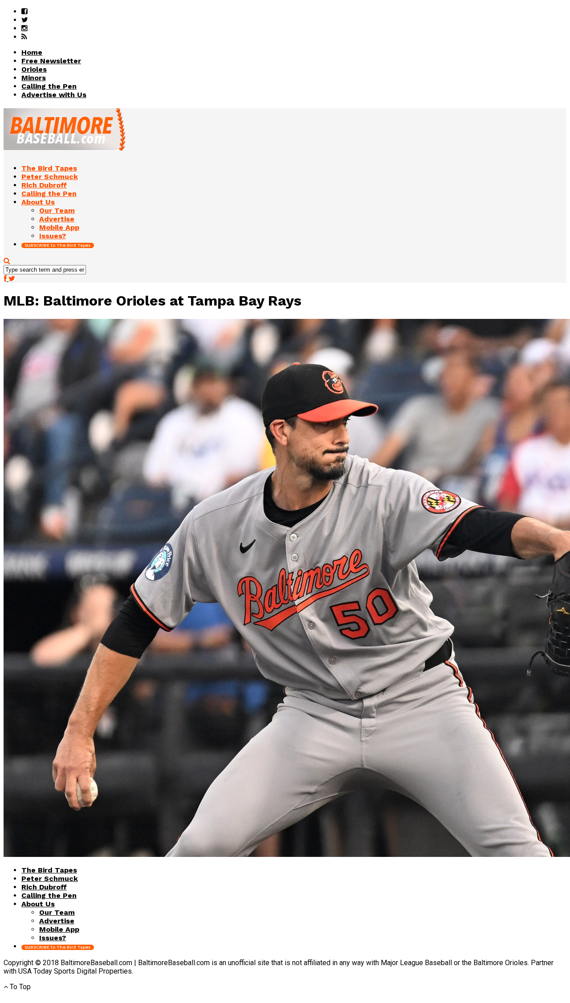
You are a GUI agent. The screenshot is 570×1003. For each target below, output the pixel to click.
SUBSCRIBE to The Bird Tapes (57, 245)
